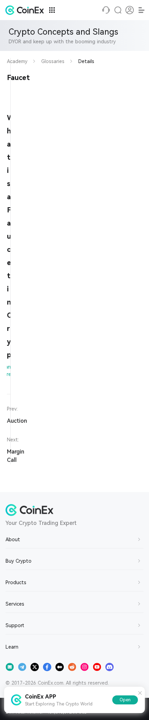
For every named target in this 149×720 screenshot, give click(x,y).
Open (125, 699)
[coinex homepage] (26, 10)
